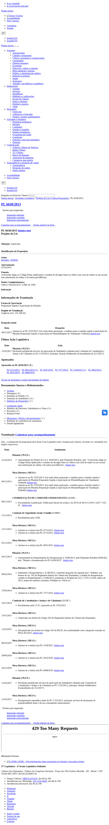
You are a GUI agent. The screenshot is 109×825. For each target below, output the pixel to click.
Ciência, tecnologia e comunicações (28, 58)
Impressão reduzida (15, 215)
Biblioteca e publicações (23, 96)
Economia (17, 66)
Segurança (17, 81)
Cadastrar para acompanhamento (16, 225)
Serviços (16, 91)
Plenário (16, 124)
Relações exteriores (21, 76)
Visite (15, 106)
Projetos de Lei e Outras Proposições (52, 198)
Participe (16, 142)
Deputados (11, 109)
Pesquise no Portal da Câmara (14, 195)
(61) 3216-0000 (40, 781)
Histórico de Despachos (17, 401)
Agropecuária (18, 53)
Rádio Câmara (18, 150)
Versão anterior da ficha (43, 225)
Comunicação (13, 145)
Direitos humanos (20, 63)
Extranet (10, 821)
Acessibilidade (13, 18)
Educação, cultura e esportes (25, 68)
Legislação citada (14, 406)
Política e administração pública (26, 73)
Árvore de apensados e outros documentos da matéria (25, 380)
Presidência (17, 94)
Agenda (16, 89)
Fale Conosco (13, 21)
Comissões (17, 127)
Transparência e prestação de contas (23, 163)
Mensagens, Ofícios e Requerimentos (23, 418)
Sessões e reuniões (20, 129)
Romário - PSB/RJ (9, 260)
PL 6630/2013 (11, 204)
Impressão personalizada (18, 220)
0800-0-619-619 (30, 778)
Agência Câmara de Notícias (25, 147)
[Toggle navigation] (15, 46)
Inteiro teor (24, 230)
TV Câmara (17, 152)
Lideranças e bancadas (22, 114)
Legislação (17, 137)
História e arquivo (20, 104)
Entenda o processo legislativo (26, 140)
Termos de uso (13, 816)
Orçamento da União (21, 134)
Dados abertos (18, 170)
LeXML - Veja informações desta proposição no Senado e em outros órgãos (50, 761)
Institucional (12, 86)
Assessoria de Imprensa (22, 157)
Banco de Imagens (20, 155)
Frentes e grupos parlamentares (26, 117)
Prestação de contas (21, 168)
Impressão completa (16, 217)
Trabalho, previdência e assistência (27, 83)
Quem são (17, 111)
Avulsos (10, 391)
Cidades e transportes (22, 55)
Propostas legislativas (22, 122)
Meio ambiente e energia (23, 71)
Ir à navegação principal (17, 6)
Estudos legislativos (21, 132)
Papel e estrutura (19, 101)
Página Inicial (7, 198)
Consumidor (18, 60)
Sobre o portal (13, 814)
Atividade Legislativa (16, 119)
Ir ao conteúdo (13, 3)
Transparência (18, 165)
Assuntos (11, 50)
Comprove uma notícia (22, 160)
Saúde (15, 78)
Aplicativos (12, 819)
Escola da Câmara (20, 99)
